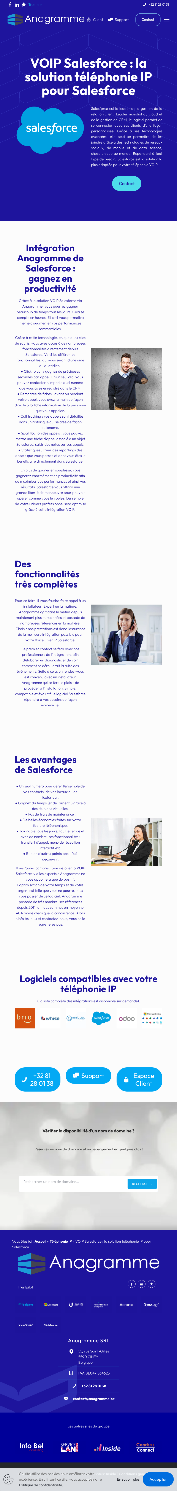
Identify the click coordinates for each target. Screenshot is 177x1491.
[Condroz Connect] (145, 1447)
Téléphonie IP (61, 1241)
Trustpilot (36, 4)
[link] (25, 1018)
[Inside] (107, 1447)
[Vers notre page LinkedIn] (16, 4)
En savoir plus (128, 1479)
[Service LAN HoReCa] (69, 1447)
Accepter (158, 1479)
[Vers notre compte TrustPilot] (23, 4)
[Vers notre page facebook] (10, 4)
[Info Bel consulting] (31, 1447)
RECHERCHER (142, 1184)
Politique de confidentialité (40, 1485)
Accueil (40, 1241)
